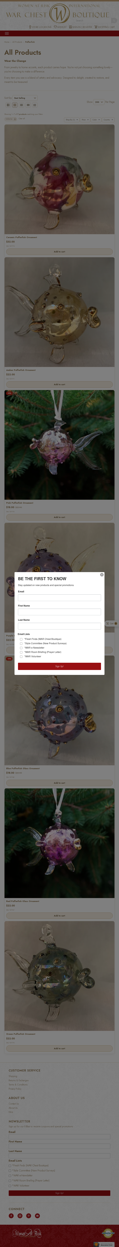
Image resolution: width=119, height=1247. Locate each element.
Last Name (24, 620)
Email (21, 591)
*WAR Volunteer (32, 656)
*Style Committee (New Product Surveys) (45, 643)
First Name (24, 606)
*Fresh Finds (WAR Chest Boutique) (42, 639)
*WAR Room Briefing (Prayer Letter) (42, 652)
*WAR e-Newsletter (34, 647)
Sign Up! (59, 666)
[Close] (102, 574)
